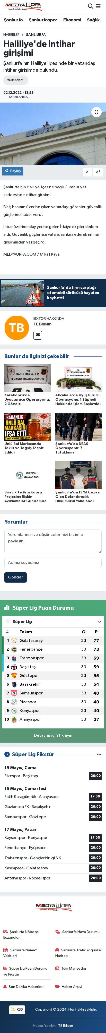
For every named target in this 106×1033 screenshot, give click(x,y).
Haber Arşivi (72, 987)
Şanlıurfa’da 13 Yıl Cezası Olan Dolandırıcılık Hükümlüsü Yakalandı (77, 497)
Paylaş (15, 171)
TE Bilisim (42, 324)
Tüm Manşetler (73, 968)
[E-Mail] (37, 335)
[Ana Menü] (98, 7)
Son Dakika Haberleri (26, 987)
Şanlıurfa (13, 20)
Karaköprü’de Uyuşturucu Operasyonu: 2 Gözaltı (27, 399)
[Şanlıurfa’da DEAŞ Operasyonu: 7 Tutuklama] (78, 426)
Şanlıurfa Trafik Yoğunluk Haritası (78, 953)
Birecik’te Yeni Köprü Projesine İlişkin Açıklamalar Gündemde (25, 497)
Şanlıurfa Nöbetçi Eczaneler (21, 934)
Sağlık (93, 20)
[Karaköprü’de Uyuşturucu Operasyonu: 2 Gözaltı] (27, 378)
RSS (19, 1009)
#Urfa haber (15, 80)
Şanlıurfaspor (43, 20)
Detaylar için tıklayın (53, 735)
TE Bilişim (65, 1026)
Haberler (11, 35)
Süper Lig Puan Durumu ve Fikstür (25, 971)
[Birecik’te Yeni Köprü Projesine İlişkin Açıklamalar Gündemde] (27, 475)
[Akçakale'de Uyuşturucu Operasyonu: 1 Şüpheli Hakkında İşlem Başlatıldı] (78, 378)
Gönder (15, 577)
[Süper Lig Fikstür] (99, 754)
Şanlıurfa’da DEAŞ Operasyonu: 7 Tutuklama (71, 448)
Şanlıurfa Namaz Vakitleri (20, 953)
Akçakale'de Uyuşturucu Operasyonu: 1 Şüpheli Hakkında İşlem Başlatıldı (78, 399)
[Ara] (90, 7)
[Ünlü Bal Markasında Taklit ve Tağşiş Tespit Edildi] (27, 426)
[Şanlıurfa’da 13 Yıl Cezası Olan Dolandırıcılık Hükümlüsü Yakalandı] (78, 475)
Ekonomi (72, 20)
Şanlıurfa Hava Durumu (81, 932)
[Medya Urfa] (22, 6)
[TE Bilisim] (16, 327)
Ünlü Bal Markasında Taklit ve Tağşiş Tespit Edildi (24, 448)
